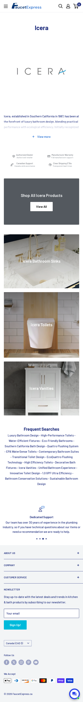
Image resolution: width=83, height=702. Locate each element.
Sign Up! (15, 625)
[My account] (68, 6)
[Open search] (60, 6)
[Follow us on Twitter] (14, 662)
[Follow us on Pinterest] (28, 662)
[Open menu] (6, 6)
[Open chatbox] (74, 694)
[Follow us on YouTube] (36, 662)
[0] (76, 6)
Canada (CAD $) (14, 643)
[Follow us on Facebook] (6, 662)
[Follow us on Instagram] (21, 662)
